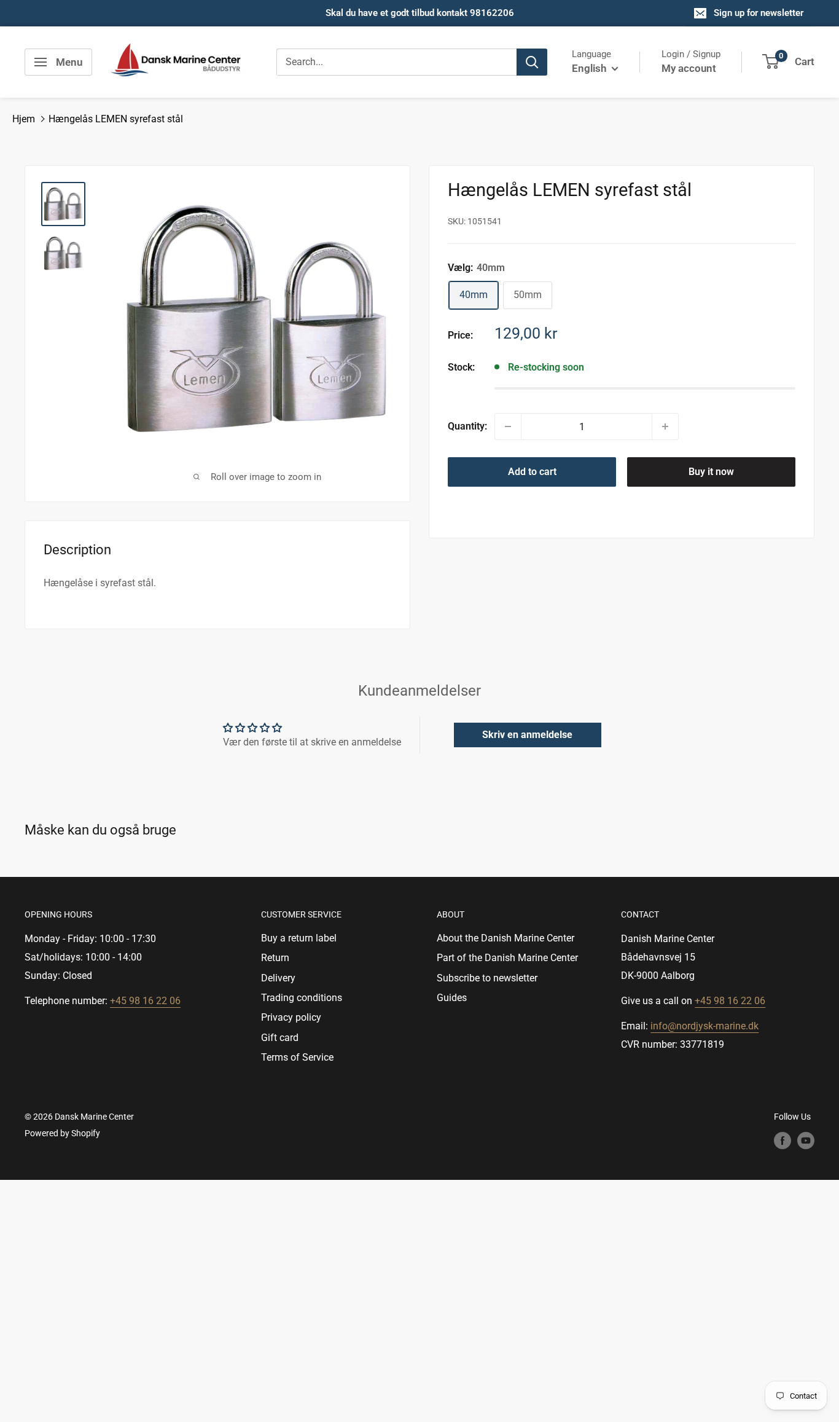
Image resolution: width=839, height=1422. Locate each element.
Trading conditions (301, 998)
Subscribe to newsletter (487, 978)
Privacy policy (291, 1017)
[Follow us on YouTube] (805, 1140)
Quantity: (467, 426)
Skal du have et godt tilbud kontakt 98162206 (420, 12)
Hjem (23, 119)
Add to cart (532, 471)
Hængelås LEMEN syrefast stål (116, 119)
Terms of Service (297, 1057)
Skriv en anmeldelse (527, 734)
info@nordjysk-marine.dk (704, 1026)
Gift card (280, 1037)
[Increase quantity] (665, 426)
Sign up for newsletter (758, 12)
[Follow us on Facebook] (782, 1140)
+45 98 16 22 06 (145, 1001)
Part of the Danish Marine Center (507, 958)
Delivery (278, 978)
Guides (452, 998)
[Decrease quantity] (508, 426)
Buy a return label (299, 938)
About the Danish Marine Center (505, 938)
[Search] (532, 62)
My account (688, 68)
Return (275, 958)
